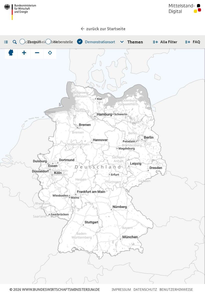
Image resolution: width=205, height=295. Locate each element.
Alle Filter (168, 42)
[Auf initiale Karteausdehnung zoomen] (11, 52)
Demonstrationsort (100, 42)
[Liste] (7, 41)
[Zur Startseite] (185, 12)
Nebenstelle (63, 42)
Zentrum (35, 42)
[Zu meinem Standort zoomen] (50, 52)
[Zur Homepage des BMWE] (52, 12)
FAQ (196, 42)
